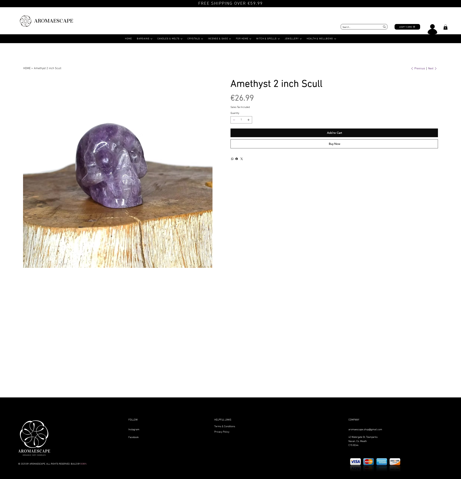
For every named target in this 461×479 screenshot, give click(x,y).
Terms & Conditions (224, 426)
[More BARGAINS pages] (151, 39)
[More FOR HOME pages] (250, 39)
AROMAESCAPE (53, 21)
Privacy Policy (221, 432)
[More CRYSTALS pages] (202, 39)
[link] (445, 27)
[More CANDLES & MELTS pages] (181, 39)
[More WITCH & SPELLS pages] (279, 39)
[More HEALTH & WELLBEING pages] (335, 39)
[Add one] (248, 119)
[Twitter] (241, 159)
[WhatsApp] (232, 159)
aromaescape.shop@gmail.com (365, 429)
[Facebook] (236, 159)
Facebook (133, 437)
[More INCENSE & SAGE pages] (230, 39)
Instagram (133, 429)
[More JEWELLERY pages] (301, 39)
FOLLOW (133, 419)
